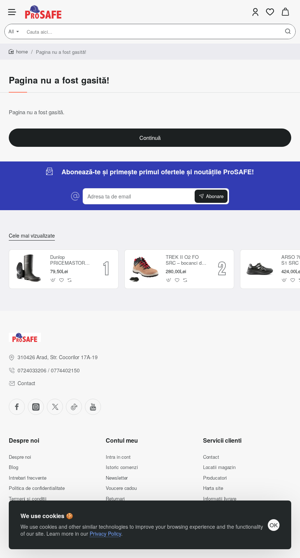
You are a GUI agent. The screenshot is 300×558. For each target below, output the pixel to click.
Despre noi (24, 440)
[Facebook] (17, 407)
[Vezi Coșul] (285, 12)
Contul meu (122, 440)
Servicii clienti (222, 440)
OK (274, 525)
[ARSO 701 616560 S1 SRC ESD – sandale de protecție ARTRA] (259, 269)
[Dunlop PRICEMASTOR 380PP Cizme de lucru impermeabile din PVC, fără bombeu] (28, 269)
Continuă (150, 137)
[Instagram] (36, 407)
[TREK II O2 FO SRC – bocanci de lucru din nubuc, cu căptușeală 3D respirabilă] (144, 269)
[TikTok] (74, 407)
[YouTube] (93, 407)
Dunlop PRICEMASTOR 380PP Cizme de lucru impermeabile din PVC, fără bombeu (70, 260)
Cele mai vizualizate (32, 235)
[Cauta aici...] (288, 31)
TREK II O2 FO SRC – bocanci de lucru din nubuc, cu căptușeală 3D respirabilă (186, 260)
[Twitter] (55, 407)
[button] (53, 280)
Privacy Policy (105, 533)
